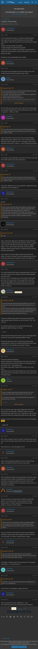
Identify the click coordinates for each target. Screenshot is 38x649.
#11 (36, 356)
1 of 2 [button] (13, 608)
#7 (36, 199)
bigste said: (5, 126)
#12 (36, 386)
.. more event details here (19, 14)
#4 (36, 123)
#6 (36, 171)
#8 (36, 229)
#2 (36, 68)
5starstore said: (6, 233)
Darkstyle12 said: (6, 88)
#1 (36, 35)
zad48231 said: (6, 389)
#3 (36, 84)
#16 (36, 496)
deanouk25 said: (6, 579)
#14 (36, 458)
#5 (36, 154)
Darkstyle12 (5, 24)
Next (19, 608)
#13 (36, 436)
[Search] (36, 2)
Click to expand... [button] (19, 103)
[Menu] (2, 2)
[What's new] (32, 2)
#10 (36, 297)
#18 (36, 547)
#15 (36, 474)
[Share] (34, 35)
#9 (36, 269)
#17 (36, 516)
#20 (36, 599)
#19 (36, 575)
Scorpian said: (6, 204)
